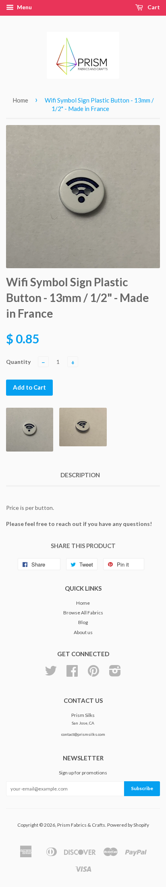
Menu (24, 7)
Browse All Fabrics (83, 613)
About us (83, 632)
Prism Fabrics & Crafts (81, 825)
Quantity (18, 361)
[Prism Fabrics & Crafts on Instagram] (115, 674)
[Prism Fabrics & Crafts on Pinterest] (93, 674)
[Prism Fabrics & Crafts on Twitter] (51, 674)
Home (20, 100)
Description (80, 474)
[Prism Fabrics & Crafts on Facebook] (72, 674)
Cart (153, 7)
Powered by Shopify (128, 825)
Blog (83, 622)
